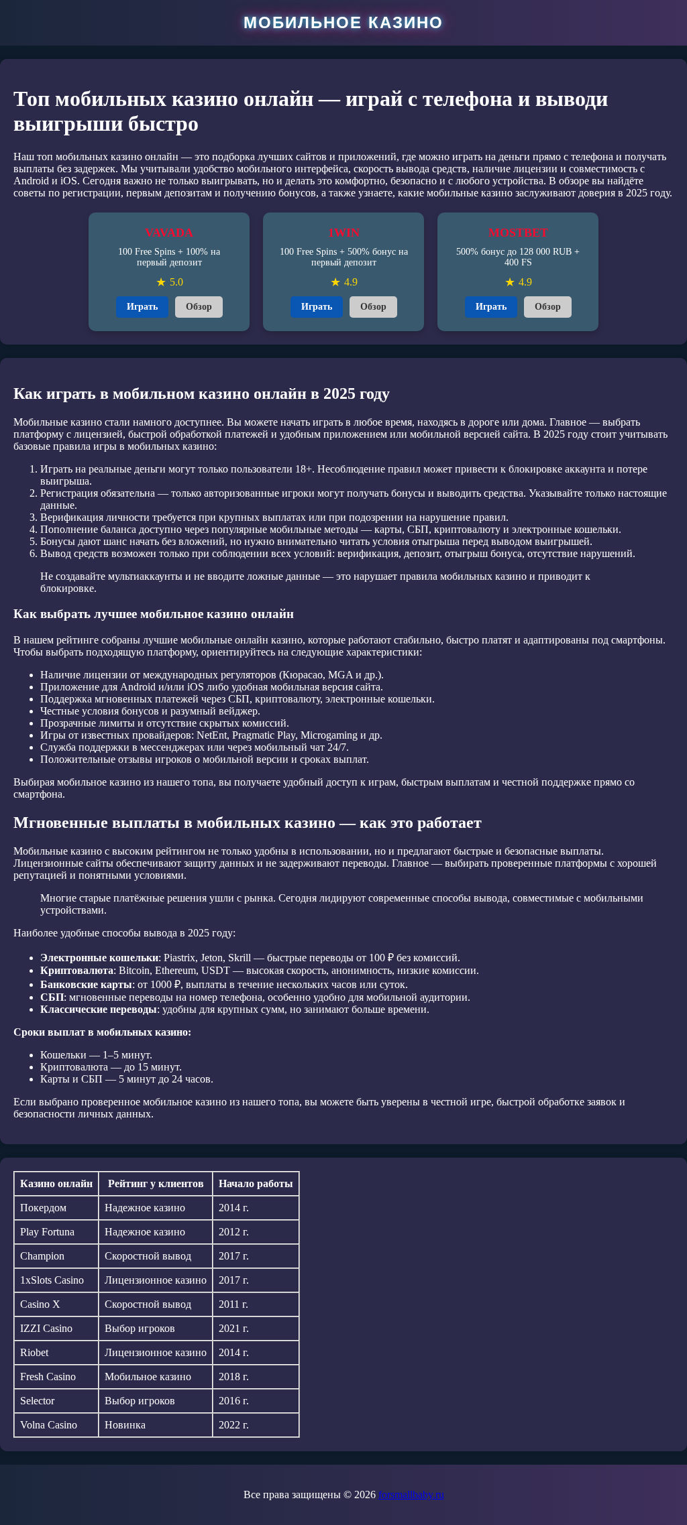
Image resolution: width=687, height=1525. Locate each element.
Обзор (199, 307)
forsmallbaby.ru (411, 1494)
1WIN (344, 232)
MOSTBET (518, 232)
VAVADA (169, 232)
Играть (142, 307)
